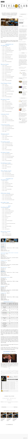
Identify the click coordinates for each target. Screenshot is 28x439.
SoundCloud (2, 374)
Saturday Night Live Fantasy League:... (3, 419)
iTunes (4, 374)
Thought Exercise (21, 59)
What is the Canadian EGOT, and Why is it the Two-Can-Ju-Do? (24, 74)
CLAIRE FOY (13, 351)
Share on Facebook (6, 398)
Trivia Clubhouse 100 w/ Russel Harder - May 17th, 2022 (24, 88)
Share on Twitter (13, 398)
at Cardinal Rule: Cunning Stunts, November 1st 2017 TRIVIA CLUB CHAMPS (22, 110)
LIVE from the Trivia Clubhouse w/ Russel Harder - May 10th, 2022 (24, 93)
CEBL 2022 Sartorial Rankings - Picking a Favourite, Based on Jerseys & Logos (24, 82)
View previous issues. (21, 21)
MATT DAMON (13, 353)
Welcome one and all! (24, 78)
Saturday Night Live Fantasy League (6, 26)
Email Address (21, 16)
